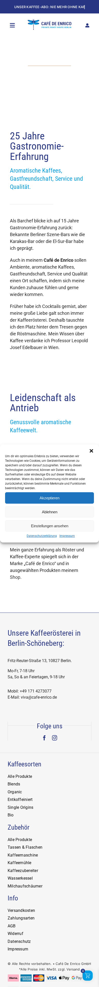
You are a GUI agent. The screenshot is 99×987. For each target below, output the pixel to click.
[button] (91, 450)
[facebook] (44, 738)
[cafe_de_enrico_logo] (49, 21)
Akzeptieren (49, 498)
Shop (15, 577)
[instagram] (54, 738)
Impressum (67, 536)
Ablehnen (49, 512)
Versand (73, 969)
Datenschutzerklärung (42, 536)
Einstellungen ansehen (49, 526)
